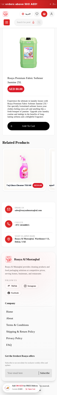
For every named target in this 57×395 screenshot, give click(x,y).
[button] (21, 388)
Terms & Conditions (17, 324)
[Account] (51, 14)
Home (9, 311)
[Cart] (44, 14)
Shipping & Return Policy (20, 331)
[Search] (39, 22)
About (9, 318)
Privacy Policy (14, 338)
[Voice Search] (33, 22)
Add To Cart (28, 126)
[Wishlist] (37, 14)
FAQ (9, 344)
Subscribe (45, 373)
